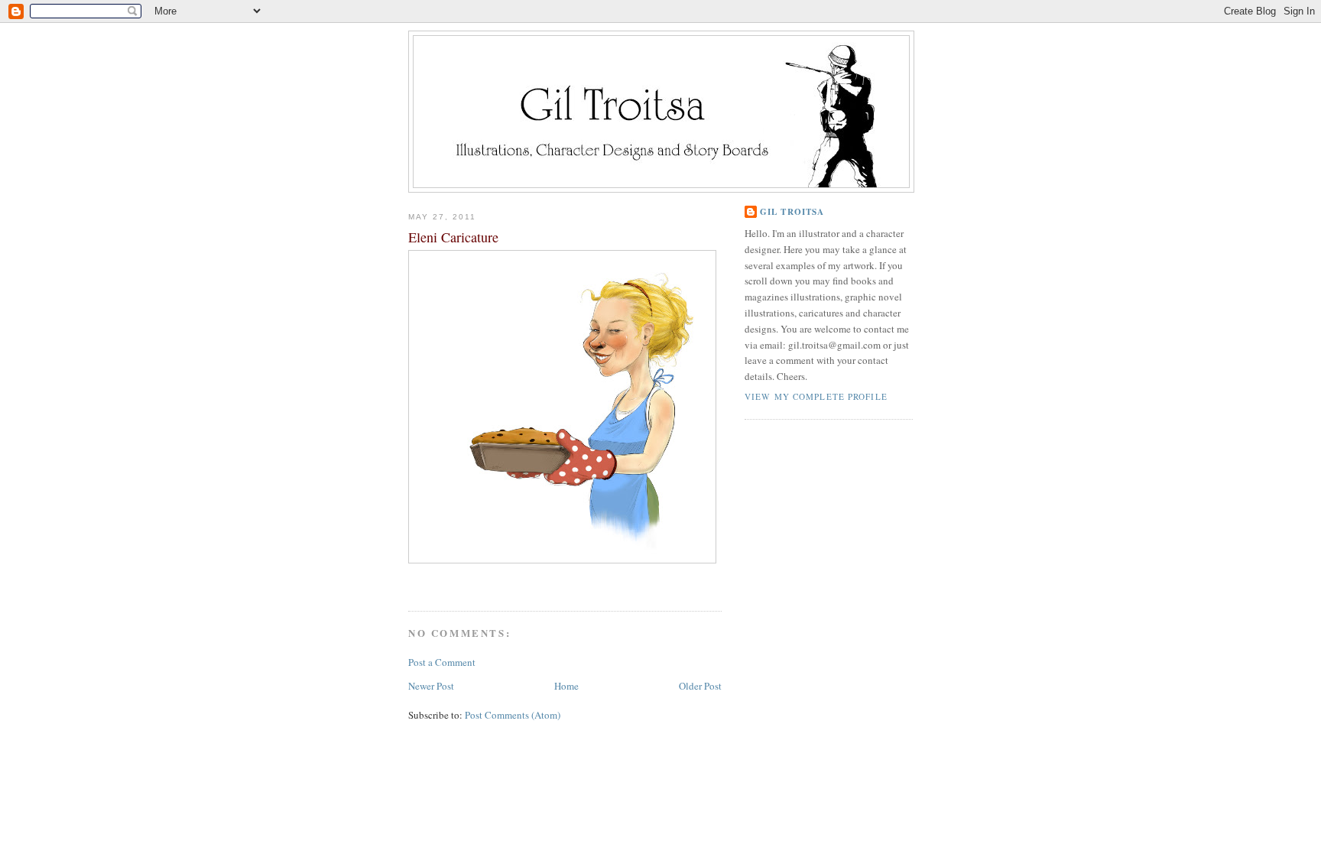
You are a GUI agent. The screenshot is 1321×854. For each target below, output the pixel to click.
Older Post (700, 686)
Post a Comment (441, 662)
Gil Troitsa (792, 212)
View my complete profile (816, 396)
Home (566, 686)
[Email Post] (410, 582)
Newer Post (431, 686)
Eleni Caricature (453, 237)
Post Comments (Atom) (512, 715)
